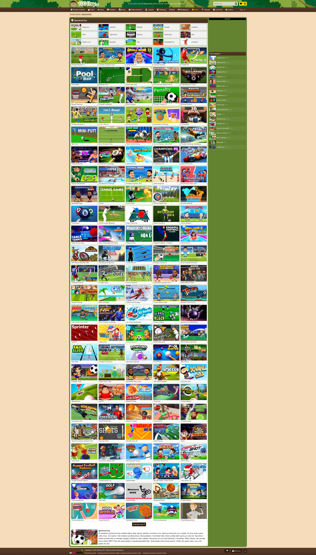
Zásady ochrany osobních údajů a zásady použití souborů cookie (119, 553)
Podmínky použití (90, 553)
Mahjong (162, 10)
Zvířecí (230, 10)
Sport (196, 10)
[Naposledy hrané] (245, 4)
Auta (102, 10)
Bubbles (112, 10)
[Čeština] (226, 551)
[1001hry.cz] (84, 3)
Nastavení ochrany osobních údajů (154, 553)
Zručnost (218, 10)
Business (237, 551)
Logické (151, 10)
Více (241, 10)
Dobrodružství (136, 10)
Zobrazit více (138, 524)
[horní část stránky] (245, 551)
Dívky (123, 10)
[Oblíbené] (241, 4)
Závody (207, 10)
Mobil (172, 10)
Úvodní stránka (79, 10)
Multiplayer (184, 10)
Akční (92, 10)
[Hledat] (236, 4)
